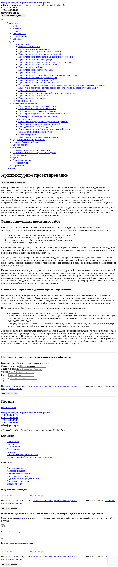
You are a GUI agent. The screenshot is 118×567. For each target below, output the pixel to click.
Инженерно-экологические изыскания (37, 108)
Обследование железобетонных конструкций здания (44, 129)
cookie (20, 518)
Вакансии (17, 38)
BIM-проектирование (29, 46)
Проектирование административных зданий (40, 51)
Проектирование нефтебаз (31, 67)
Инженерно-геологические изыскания (37, 106)
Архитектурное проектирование (34, 49)
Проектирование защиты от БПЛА (35, 70)
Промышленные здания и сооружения (31, 150)
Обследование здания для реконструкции (38, 137)
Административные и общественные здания (34, 152)
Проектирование (21, 44)
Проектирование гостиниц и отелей (36, 80)
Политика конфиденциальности (22, 454)
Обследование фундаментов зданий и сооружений (43, 121)
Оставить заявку (9, 394)
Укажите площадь (10, 369)
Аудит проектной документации (29, 139)
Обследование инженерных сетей (35, 132)
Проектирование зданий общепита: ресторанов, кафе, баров (47, 75)
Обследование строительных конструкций (39, 124)
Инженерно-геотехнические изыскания (37, 116)
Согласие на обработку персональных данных (29, 457)
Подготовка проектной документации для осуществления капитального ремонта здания (61, 85)
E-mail (4, 375)
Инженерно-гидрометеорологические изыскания (42, 113)
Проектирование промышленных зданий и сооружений (45, 57)
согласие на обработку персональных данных (55, 386)
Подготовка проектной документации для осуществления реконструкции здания (58, 88)
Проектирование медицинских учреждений (40, 54)
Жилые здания (20, 155)
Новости (17, 31)
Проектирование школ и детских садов (37, 77)
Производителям (21, 163)
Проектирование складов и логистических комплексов (45, 62)
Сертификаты (19, 33)
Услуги (10, 41)
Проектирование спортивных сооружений (39, 82)
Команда (17, 28)
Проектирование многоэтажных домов (37, 64)
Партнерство (13, 157)
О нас (15, 26)
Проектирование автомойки (32, 98)
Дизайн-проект (20, 145)
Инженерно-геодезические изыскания (37, 111)
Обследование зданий (23, 119)
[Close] (2, 538)
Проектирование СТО (29, 72)
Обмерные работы (27, 134)
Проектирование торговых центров (36, 59)
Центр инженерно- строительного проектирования (26, 2)
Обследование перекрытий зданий (35, 126)
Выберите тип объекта (12, 363)
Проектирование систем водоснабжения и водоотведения (46, 93)
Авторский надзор (22, 101)
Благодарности (20, 36)
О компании (13, 23)
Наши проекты (14, 147)
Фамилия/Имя (8, 372)
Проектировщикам (22, 160)
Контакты (12, 168)
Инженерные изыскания (25, 103)
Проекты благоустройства (25, 142)
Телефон (5, 378)
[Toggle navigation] (2, 19)
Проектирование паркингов (32, 90)
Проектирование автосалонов (33, 95)
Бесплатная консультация (13, 16)
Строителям (18, 165)
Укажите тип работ (10, 366)
